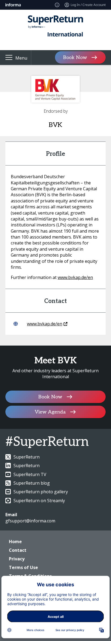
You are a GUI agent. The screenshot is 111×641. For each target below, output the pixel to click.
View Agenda (50, 412)
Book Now (75, 57)
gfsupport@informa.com (30, 521)
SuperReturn (26, 457)
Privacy (17, 559)
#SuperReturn (47, 442)
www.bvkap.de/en (75, 277)
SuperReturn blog (31, 483)
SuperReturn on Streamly (39, 501)
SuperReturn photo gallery (40, 492)
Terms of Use (23, 567)
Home (15, 541)
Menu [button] (21, 58)
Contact (17, 550)
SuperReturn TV (29, 474)
